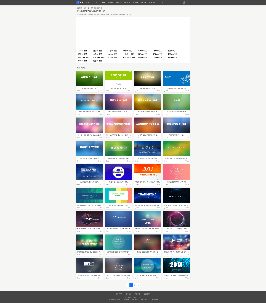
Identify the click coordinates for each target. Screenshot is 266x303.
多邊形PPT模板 (98, 57)
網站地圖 (137, 294)
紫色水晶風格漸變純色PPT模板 (118, 112)
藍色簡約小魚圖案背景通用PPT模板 (118, 229)
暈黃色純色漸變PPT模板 (147, 88)
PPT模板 (102, 3)
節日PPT (119, 3)
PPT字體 (152, 3)
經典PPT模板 (82, 61)
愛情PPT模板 (142, 57)
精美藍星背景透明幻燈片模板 (89, 182)
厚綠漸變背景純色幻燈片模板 (176, 112)
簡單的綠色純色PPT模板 (118, 88)
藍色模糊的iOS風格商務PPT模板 (147, 275)
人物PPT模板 (112, 54)
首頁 (95, 3)
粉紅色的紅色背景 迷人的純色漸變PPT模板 (119, 135)
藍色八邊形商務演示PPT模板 (118, 182)
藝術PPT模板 (172, 51)
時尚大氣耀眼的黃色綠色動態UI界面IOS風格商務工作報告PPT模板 (185, 158)
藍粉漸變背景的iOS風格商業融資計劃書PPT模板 (150, 229)
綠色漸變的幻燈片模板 (89, 88)
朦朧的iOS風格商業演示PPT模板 (147, 252)
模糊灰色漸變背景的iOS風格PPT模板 (118, 275)
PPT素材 (144, 3)
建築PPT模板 (157, 54)
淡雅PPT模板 (157, 57)
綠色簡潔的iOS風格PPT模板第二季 (118, 252)
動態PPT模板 (97, 61)
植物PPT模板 (82, 51)
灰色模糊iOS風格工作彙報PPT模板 (89, 275)
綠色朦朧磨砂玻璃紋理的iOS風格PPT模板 (89, 252)
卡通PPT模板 (112, 51)
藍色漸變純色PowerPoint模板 (89, 158)
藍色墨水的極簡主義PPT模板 (176, 88)
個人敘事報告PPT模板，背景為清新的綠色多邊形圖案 (93, 205)
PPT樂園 (79, 8)
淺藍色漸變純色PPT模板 (176, 135)
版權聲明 (128, 294)
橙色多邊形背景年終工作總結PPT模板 (147, 182)
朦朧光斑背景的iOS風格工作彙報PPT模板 (177, 252)
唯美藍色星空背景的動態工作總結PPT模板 (148, 205)
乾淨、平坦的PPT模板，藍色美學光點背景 (177, 275)
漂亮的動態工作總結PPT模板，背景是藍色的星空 (179, 205)
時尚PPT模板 (157, 51)
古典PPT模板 (97, 54)
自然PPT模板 (142, 54)
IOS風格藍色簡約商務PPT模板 (147, 158)
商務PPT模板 (97, 51)
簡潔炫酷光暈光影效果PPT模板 (177, 229)
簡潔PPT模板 (82, 54)
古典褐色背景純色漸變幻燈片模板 (147, 135)
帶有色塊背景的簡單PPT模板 (118, 205)
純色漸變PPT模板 (96, 8)
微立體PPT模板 (83, 57)
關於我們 (119, 294)
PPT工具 (160, 3)
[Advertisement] (133, 33)
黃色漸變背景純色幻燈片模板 (147, 112)
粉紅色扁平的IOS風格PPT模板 (176, 182)
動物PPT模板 (112, 57)
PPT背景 (127, 3)
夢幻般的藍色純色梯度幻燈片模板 (89, 112)
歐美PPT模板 (142, 51)
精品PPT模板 (172, 57)
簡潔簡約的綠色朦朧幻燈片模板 (118, 158)
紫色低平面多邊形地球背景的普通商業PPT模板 (91, 229)
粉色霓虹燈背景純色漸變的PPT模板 (89, 135)
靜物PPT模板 (127, 51)
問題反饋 (147, 294)
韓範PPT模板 (172, 54)
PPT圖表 (135, 3)
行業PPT (110, 3)
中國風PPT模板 (128, 54)
